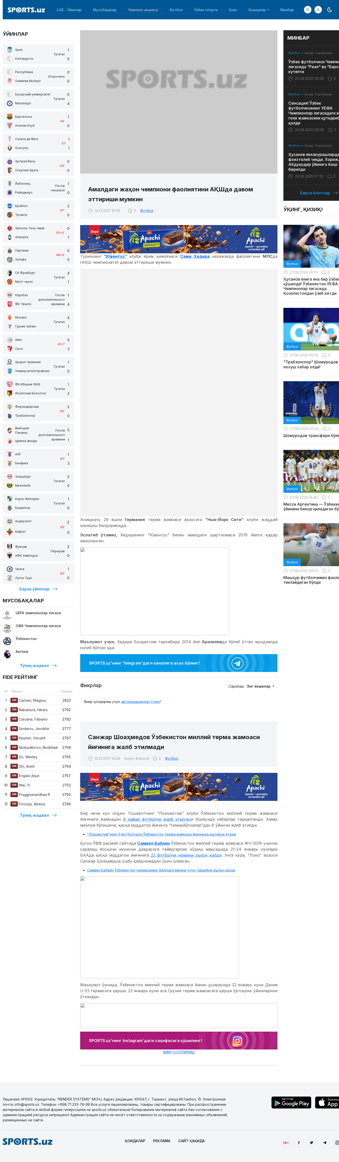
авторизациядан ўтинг (140, 701)
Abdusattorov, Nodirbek (35, 747)
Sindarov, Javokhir (30, 728)
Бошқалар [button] (257, 10)
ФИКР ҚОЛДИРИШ (179, 1052)
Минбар (287, 10)
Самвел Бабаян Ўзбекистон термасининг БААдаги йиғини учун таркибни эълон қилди (161, 870)
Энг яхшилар (259, 686)
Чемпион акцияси (143, 10)
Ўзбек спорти (206, 10)
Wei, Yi (21, 785)
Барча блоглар (315, 192)
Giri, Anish (23, 766)
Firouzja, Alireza (28, 804)
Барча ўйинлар (34, 588)
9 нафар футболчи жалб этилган (157, 819)
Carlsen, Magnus (29, 700)
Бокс (233, 10)
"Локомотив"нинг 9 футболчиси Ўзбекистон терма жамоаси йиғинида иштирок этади (161, 834)
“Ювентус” (115, 256)
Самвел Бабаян (153, 843)
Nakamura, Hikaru (30, 710)
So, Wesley (24, 757)
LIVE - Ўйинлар (69, 10)
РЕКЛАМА (161, 1141)
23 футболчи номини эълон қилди (186, 855)
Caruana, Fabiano (30, 719)
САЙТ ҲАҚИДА (191, 1141)
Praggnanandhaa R (31, 794)
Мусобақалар (105, 10)
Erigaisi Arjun (25, 776)
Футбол (176, 10)
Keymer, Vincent (28, 738)
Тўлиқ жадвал (34, 665)
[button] (318, 9)
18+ (286, 1143)
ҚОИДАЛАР (135, 1141)
